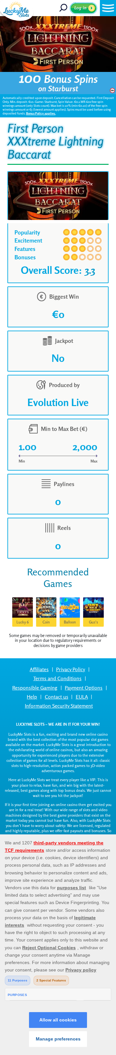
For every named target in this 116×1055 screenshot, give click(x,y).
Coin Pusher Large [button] (46, 623)
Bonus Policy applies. (40, 113)
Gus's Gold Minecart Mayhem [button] (93, 623)
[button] (108, 8)
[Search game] (64, 8)
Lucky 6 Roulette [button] (22, 623)
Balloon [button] (70, 622)
